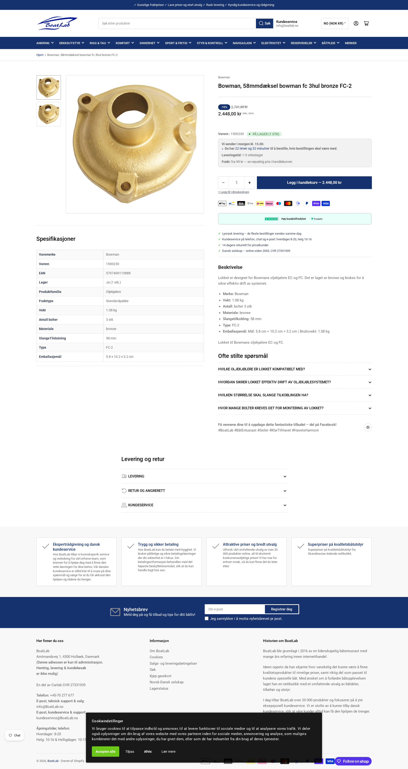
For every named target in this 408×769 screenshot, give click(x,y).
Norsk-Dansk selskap (166, 682)
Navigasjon (242, 43)
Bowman (224, 77)
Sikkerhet (147, 43)
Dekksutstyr (69, 43)
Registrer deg (281, 609)
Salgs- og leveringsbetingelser (173, 663)
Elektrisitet (271, 43)
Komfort (123, 43)
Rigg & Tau (98, 43)
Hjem (39, 55)
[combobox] (186, 23)
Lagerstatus (159, 688)
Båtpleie (328, 43)
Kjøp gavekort (160, 676)
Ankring (43, 43)
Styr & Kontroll (210, 43)
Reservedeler (301, 43)
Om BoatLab (159, 651)
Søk (153, 670)
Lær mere (168, 751)
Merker (351, 43)
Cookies (156, 657)
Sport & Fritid (176, 43)
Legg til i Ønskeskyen (235, 192)
